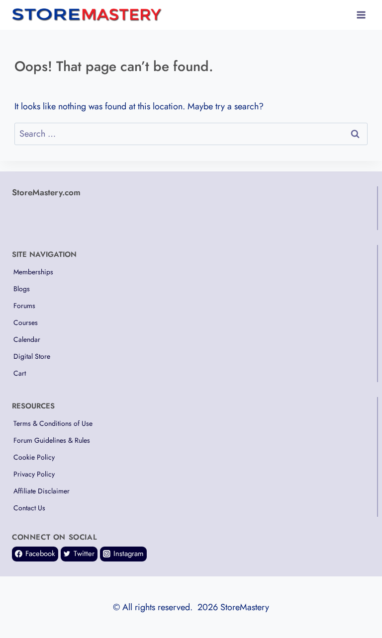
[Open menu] (361, 14)
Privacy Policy (34, 474)
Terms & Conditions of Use (53, 423)
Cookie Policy (34, 457)
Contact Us (29, 508)
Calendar (26, 339)
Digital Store (31, 356)
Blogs (21, 289)
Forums (24, 306)
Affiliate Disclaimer (41, 491)
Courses (25, 322)
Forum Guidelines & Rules (51, 440)
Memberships (33, 272)
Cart (19, 373)
